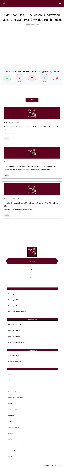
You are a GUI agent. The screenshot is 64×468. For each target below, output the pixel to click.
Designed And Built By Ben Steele (52, 465)
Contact (32, 269)
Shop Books (32, 261)
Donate (32, 278)
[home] (3, 3)
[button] (60, 3)
